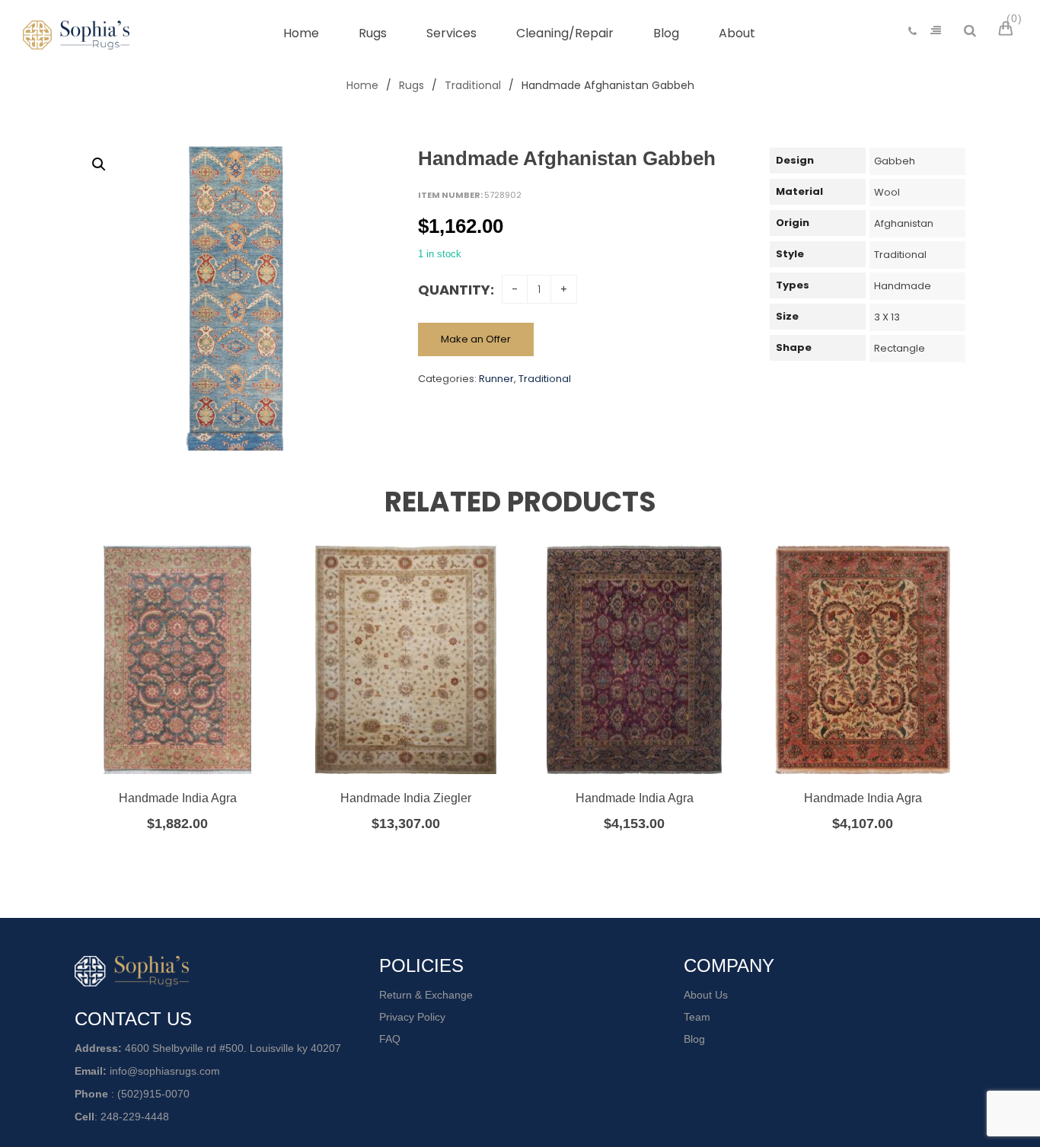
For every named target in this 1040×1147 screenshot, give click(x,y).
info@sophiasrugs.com (165, 1071)
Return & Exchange (426, 995)
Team (697, 1017)
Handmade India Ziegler (405, 798)
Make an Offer (476, 339)
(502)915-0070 (153, 1094)
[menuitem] (301, 33)
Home (362, 85)
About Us (706, 995)
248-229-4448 (134, 1116)
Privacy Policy (412, 1017)
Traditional (473, 85)
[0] (1008, 30)
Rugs (411, 85)
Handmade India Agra (178, 798)
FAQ (389, 1039)
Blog (694, 1039)
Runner (496, 378)
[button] (99, 164)
